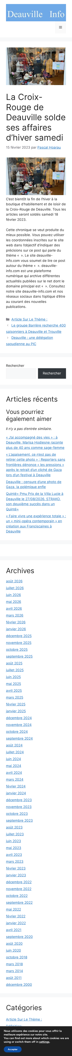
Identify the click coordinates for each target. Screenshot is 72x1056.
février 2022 (15, 916)
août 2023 (14, 827)
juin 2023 (13, 841)
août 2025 (14, 663)
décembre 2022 (19, 882)
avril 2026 (14, 609)
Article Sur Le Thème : (29, 319)
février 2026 (16, 622)
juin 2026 (13, 595)
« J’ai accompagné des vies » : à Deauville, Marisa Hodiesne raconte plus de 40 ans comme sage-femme (35, 442)
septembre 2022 (19, 903)
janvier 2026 (16, 629)
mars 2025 (14, 697)
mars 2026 (14, 615)
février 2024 (16, 786)
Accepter (13, 1049)
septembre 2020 (19, 937)
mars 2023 (14, 862)
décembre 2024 (19, 718)
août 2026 (14, 581)
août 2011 (14, 978)
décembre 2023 (19, 800)
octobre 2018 (16, 957)
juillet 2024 (15, 752)
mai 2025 (13, 684)
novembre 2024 (19, 725)
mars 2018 (14, 964)
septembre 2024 (19, 738)
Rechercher (15, 366)
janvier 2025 (16, 711)
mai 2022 (13, 909)
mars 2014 (14, 971)
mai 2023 (13, 848)
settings (44, 1042)
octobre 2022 (17, 896)
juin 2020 (13, 950)
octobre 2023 (17, 814)
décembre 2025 (19, 636)
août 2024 (14, 745)
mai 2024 (13, 766)
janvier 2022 (16, 923)
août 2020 (14, 944)
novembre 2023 (19, 807)
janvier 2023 (16, 875)
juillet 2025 (15, 670)
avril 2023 (14, 855)
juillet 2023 (15, 834)
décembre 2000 (19, 985)
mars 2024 (14, 779)
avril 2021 (13, 930)
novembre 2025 (18, 643)
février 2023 (16, 868)
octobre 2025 (17, 650)
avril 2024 (14, 773)
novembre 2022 (18, 889)
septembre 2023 (19, 820)
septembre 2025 (19, 656)
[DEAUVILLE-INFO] (36, 12)
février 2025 (15, 704)
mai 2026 (13, 602)
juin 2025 (13, 677)
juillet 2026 (15, 588)
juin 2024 (13, 759)
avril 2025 (14, 691)
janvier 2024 (16, 793)
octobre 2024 (17, 732)
